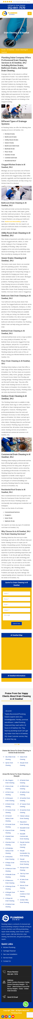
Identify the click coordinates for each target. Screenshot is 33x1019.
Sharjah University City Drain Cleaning (24, 861)
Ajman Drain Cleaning (9, 764)
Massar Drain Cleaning (24, 886)
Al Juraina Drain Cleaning (10, 843)
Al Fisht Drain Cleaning (9, 793)
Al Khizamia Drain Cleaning (9, 858)
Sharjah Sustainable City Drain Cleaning (25, 853)
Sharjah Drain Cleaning (24, 764)
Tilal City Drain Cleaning (24, 875)
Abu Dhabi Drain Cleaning (10, 758)
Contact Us (7, 961)
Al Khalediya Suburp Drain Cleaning (9, 850)
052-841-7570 (16, 8)
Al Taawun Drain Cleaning (25, 805)
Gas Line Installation (10, 954)
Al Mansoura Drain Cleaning (9, 881)
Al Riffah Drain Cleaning (24, 787)
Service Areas (7, 958)
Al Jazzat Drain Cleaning (9, 831)
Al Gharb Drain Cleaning (9, 805)
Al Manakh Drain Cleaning (10, 875)
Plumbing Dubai (16, 1013)
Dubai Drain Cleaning (23, 758)
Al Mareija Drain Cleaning (10, 887)
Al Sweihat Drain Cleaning (25, 799)
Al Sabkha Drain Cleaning (24, 793)
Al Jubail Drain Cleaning (9, 837)
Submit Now (16, 623)
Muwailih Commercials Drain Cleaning (24, 836)
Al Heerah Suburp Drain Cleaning (9, 818)
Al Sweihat (10, 50)
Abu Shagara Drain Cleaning (9, 781)
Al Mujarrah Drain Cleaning (9, 899)
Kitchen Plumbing (9, 947)
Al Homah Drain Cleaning (10, 825)
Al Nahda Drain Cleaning (10, 905)
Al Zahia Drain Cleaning (24, 880)
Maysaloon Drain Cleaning (24, 823)
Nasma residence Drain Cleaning (25, 893)
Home (3, 50)
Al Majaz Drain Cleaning (9, 864)
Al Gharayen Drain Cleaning (9, 799)
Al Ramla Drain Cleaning (24, 781)
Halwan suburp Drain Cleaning (24, 817)
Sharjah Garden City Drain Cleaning (25, 844)
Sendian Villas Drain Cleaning (24, 901)
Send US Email (12, 997)
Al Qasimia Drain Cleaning (25, 811)
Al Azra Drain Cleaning (9, 787)
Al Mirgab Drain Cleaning (10, 893)
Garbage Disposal (9, 951)
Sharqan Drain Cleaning (24, 869)
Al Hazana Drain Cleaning (10, 811)
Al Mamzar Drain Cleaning (10, 870)
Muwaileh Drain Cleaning (24, 829)
